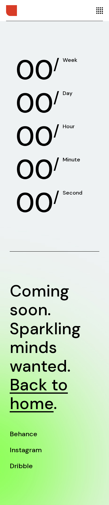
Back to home (39, 394)
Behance (23, 434)
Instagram (26, 450)
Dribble (21, 466)
